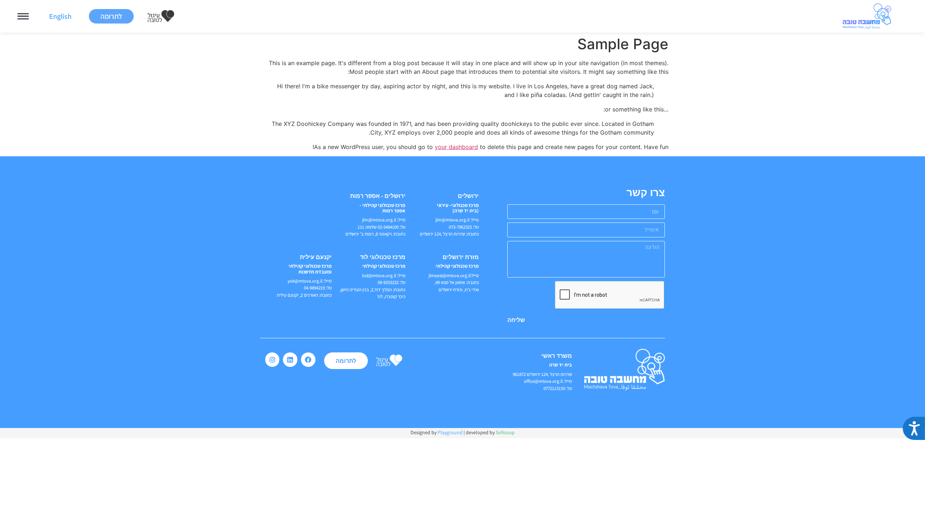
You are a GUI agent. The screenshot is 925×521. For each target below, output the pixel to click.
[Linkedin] (290, 359)
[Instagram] (272, 359)
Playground (450, 432)
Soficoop (505, 432)
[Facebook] (308, 359)
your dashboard (456, 147)
